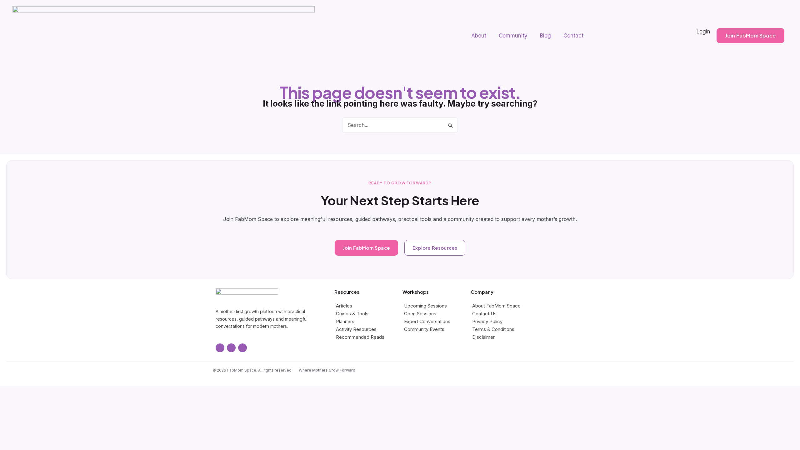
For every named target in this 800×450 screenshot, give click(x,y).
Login (703, 31)
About (478, 35)
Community (513, 35)
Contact (573, 35)
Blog (545, 35)
